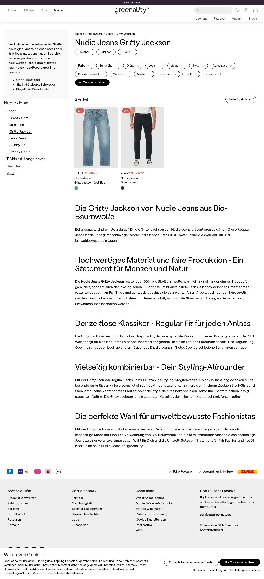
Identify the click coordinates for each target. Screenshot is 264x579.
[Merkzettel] (237, 10)
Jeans (11, 110)
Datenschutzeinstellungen (209, 570)
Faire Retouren (183, 471)
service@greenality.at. (215, 514)
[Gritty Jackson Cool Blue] (96, 137)
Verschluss (220, 65)
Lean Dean (17, 138)
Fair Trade (116, 292)
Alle (127, 52)
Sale (10, 173)
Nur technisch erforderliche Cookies (191, 562)
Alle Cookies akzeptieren (239, 562)
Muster (141, 74)
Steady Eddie (19, 151)
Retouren (14, 519)
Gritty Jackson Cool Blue (89, 182)
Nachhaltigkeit (82, 503)
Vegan (153, 65)
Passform (166, 74)
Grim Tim (16, 124)
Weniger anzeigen (92, 82)
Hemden (13, 166)
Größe (131, 65)
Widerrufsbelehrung (150, 497)
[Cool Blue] (76, 188)
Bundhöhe (106, 65)
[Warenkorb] (255, 10)
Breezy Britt (18, 118)
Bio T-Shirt (240, 385)
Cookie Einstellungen (151, 519)
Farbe (82, 65)
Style (196, 65)
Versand (208, 471)
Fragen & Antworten (22, 497)
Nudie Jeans (17, 102)
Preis (209, 74)
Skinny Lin (17, 145)
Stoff (189, 74)
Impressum (144, 525)
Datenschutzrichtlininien (69, 573)
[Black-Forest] (122, 188)
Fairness (77, 497)
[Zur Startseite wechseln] (132, 10)
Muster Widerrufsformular (154, 503)
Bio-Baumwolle (170, 281)
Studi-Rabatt (16, 514)
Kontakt (13, 525)
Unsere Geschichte (85, 514)
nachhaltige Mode (89, 434)
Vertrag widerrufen (149, 508)
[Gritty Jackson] (142, 137)
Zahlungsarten (18, 503)
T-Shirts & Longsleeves (26, 158)
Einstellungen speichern (245, 570)
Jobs (75, 519)
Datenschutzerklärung (152, 514)
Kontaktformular (211, 530)
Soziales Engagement (87, 508)
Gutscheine (80, 525)
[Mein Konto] (246, 10)
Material (118, 74)
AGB (139, 530)
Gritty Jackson (20, 131)
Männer (84, 52)
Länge (175, 65)
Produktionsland (88, 74)
